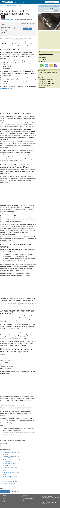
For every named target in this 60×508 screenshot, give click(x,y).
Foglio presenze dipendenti (45, 79)
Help (23, 500)
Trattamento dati (25, 495)
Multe (24, 3)
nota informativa (28, 25)
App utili (4, 495)
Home (1, 5)
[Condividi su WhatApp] (42, 67)
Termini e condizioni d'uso (27, 497)
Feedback (15, 491)
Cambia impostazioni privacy (28, 498)
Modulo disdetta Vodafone (45, 85)
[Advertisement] (18, 100)
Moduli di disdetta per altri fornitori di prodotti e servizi (13, 5)
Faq (23, 501)
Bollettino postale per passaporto (46, 83)
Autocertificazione (36, 3)
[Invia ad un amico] (51, 67)
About (3, 500)
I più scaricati (42, 61)
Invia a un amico (5, 491)
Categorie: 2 (4, 498)
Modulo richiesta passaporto (45, 76)
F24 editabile (42, 87)
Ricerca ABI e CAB (43, 59)
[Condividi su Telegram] (46, 67)
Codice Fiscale (42, 57)
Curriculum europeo (43, 77)
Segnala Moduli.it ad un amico (46, 54)
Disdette (24, 1)
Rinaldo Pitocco (9, 19)
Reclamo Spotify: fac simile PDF (10, 483)
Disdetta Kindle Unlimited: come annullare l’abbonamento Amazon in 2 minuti (11, 468)
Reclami (35, 1)
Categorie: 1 (4, 497)
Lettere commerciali (43, 56)
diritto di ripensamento (13, 328)
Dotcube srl (49, 495)
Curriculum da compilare (44, 81)
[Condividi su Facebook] (55, 67)
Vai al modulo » (27, 29)
